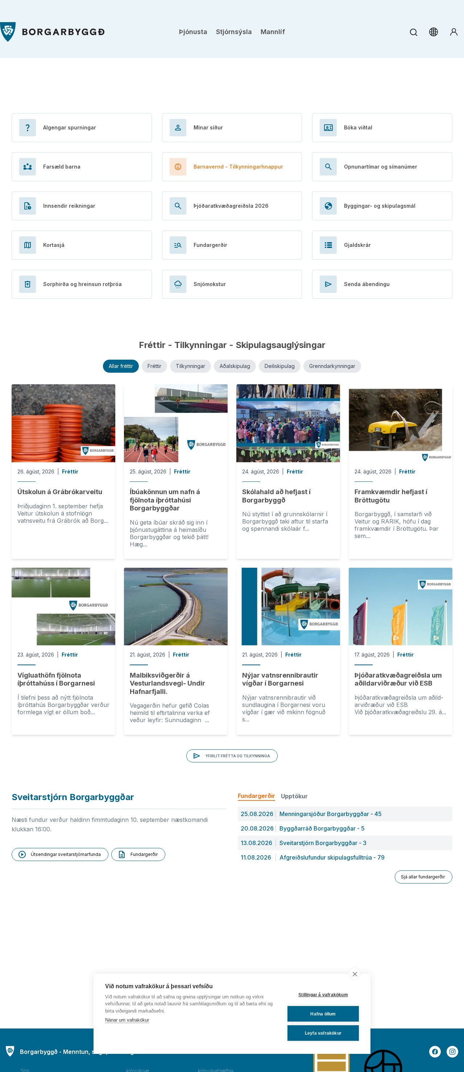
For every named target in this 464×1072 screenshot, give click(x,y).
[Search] (413, 32)
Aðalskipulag (235, 366)
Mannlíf (273, 32)
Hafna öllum (323, 1014)
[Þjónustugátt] (454, 32)
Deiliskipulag (280, 366)
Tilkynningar (190, 366)
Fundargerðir (256, 795)
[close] (355, 974)
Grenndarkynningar (332, 366)
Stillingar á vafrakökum (323, 994)
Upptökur (294, 796)
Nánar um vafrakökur (127, 1020)
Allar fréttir (121, 366)
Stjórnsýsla (234, 32)
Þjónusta (193, 32)
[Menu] (52, 32)
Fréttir (154, 366)
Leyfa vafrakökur (323, 1033)
